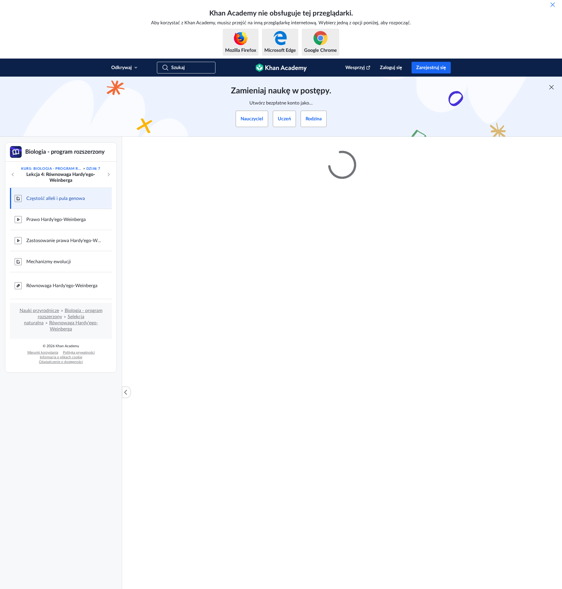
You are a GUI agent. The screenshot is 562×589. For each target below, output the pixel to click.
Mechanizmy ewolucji (48, 261)
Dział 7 (93, 168)
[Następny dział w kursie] (108, 174)
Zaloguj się (391, 67)
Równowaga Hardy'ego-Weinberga (61, 285)
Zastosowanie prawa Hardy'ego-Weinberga (64, 240)
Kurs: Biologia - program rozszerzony (51, 168)
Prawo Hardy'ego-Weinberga (56, 219)
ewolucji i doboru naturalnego (380, 426)
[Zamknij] (552, 4)
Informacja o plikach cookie (61, 357)
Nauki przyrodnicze (39, 310)
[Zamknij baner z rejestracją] (551, 87)
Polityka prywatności (79, 352)
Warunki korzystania (42, 352)
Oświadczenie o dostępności (61, 362)
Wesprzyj (355, 67)
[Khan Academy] (281, 67)
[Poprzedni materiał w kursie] (12, 174)
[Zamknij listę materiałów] (126, 392)
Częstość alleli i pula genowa (55, 198)
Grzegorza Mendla (382, 541)
